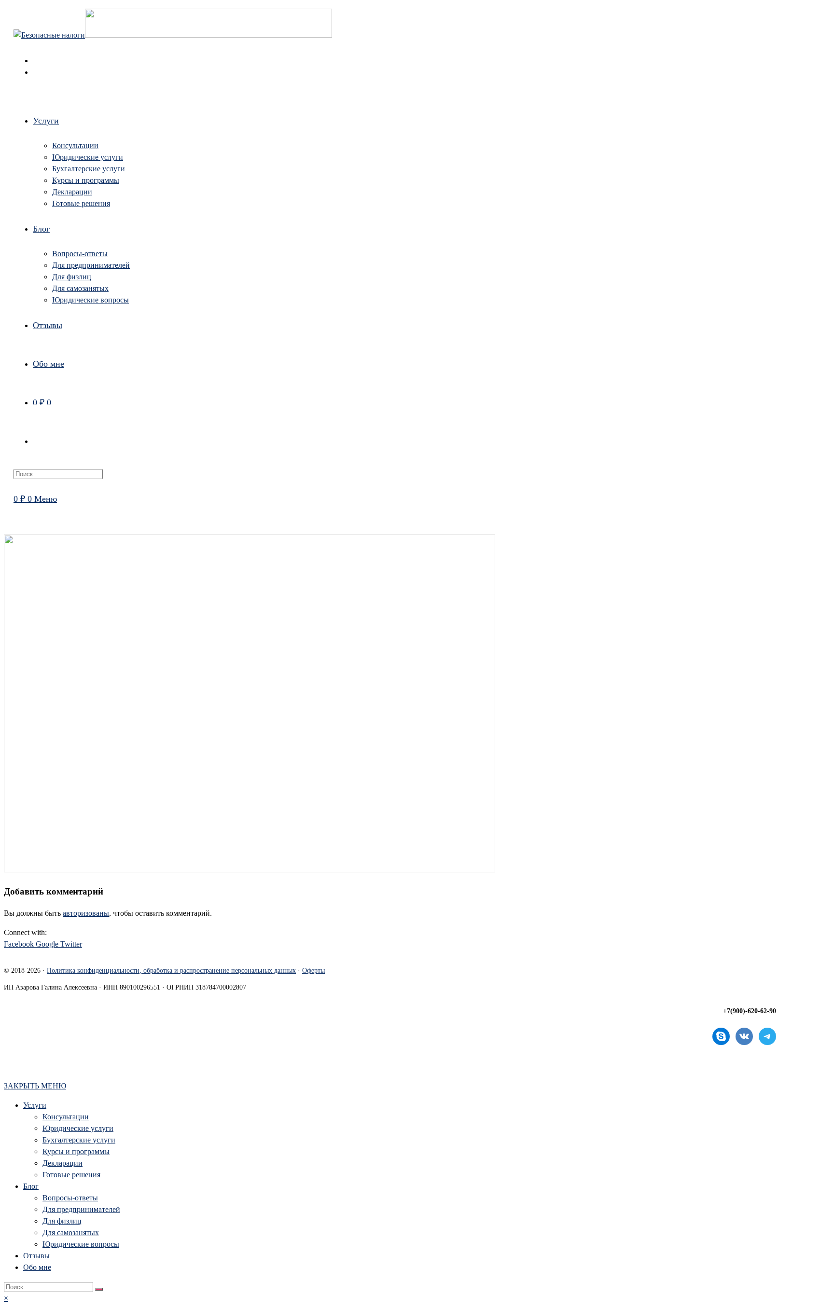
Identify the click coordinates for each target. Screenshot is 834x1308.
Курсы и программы (76, 1151)
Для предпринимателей (81, 1209)
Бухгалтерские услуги (78, 1140)
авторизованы (86, 913)
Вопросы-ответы (70, 1198)
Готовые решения (71, 1174)
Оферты (313, 970)
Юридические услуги (77, 1128)
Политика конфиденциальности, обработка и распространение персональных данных (171, 970)
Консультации (65, 1117)
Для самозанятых (70, 1232)
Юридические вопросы (80, 1244)
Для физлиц (62, 1221)
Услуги (34, 1105)
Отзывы (36, 1256)
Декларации (62, 1163)
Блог (31, 1186)
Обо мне (37, 1267)
